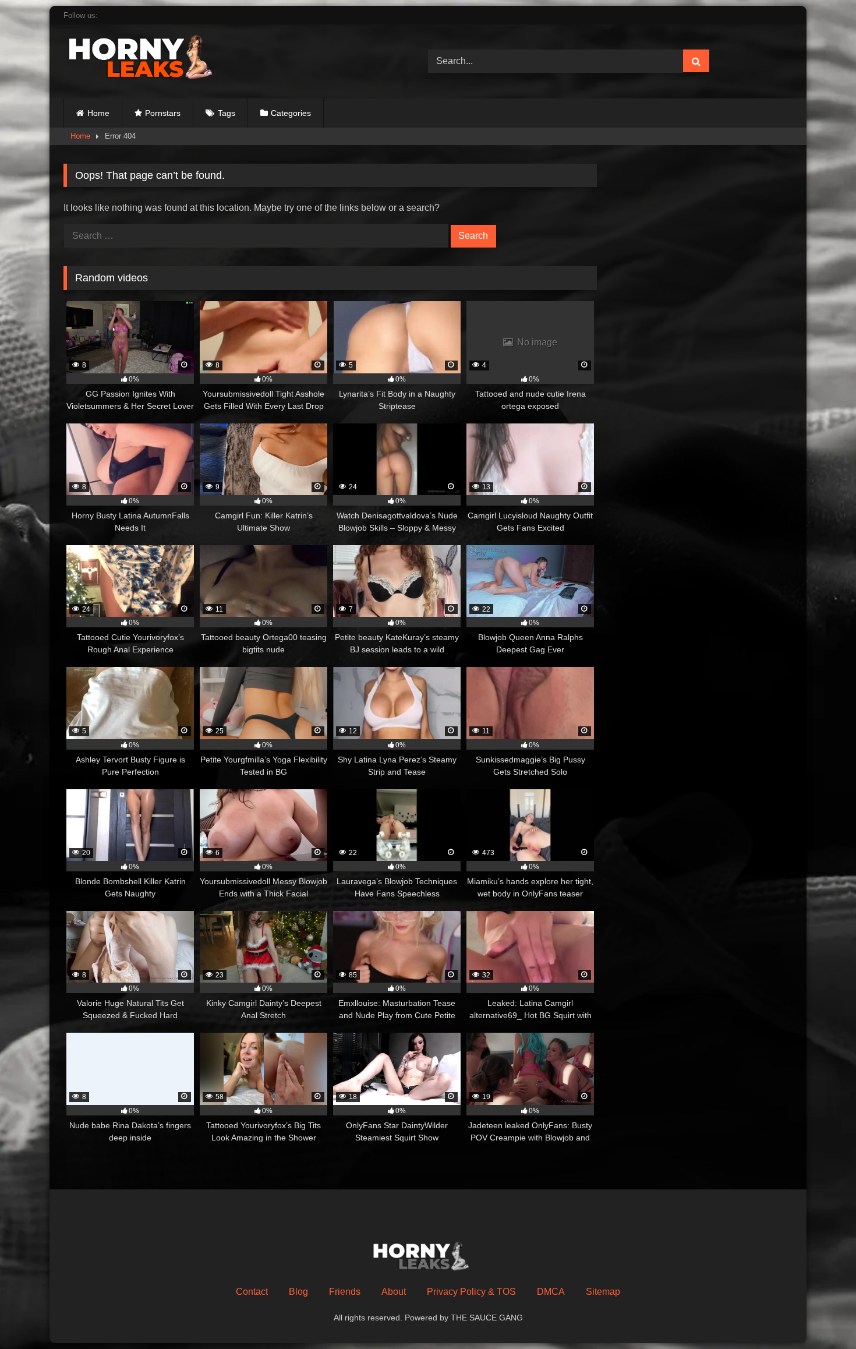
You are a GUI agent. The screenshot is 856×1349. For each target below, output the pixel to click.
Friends (344, 1292)
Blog (298, 1292)
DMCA (551, 1292)
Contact (252, 1292)
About (393, 1292)
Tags (226, 113)
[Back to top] (820, 1314)
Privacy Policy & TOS (471, 1292)
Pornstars (163, 113)
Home (98, 113)
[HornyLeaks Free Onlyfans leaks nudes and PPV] (150, 59)
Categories (291, 113)
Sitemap (603, 1292)
